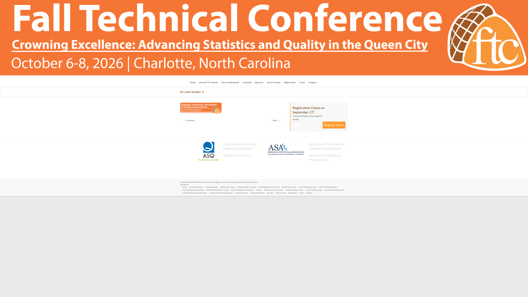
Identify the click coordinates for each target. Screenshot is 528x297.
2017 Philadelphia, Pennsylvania (242, 190)
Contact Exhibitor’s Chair (294, 190)
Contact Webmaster (257, 193)
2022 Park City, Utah (289, 187)
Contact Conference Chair (273, 190)
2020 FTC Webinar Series (328, 187)
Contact (246, 82)
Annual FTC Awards (208, 82)
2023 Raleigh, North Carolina (269, 187)
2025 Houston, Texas (227, 187)
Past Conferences (229, 82)
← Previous (189, 120)
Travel (302, 82)
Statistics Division (237, 155)
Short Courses (273, 82)
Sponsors (259, 82)
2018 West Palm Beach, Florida (217, 190)
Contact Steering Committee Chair (194, 193)
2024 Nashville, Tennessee (246, 187)
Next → (276, 120)
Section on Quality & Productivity (325, 157)
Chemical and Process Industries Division (240, 146)
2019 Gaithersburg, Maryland (193, 190)
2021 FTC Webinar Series (308, 187)
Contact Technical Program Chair (221, 193)
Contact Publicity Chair (314, 190)
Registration (290, 82)
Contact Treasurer (241, 193)
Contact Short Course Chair (334, 190)
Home (193, 82)
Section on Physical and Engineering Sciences (327, 146)
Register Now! (334, 125)
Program (312, 82)
